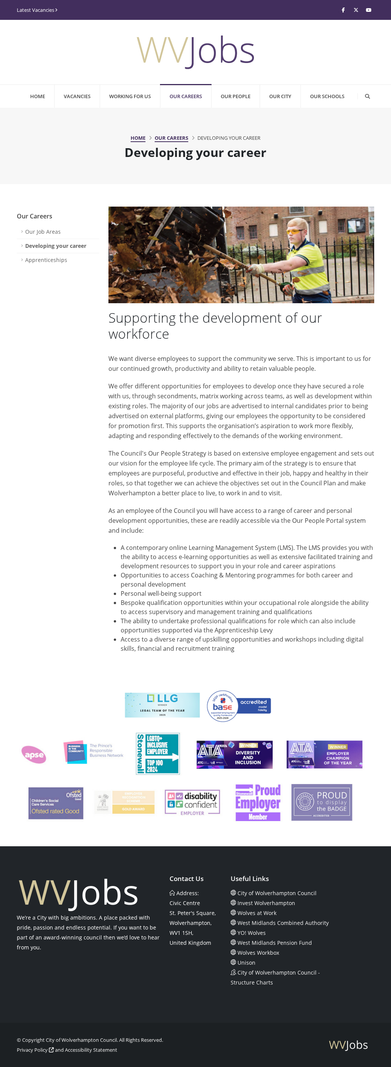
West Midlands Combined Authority (283, 922)
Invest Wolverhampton (266, 903)
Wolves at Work (257, 913)
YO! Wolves (252, 932)
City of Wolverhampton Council (277, 893)
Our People (235, 96)
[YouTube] (368, 10)
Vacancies (77, 96)
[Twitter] (356, 10)
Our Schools (327, 96)
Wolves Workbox (258, 952)
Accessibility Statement (91, 1049)
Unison (246, 962)
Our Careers (186, 96)
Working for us (130, 96)
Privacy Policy (33, 1049)
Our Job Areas (43, 231)
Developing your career (55, 245)
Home (37, 96)
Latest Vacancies (36, 9)
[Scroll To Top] (377, 1058)
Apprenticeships (46, 260)
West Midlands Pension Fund (275, 942)
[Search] (367, 96)
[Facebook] (343, 10)
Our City (280, 96)
